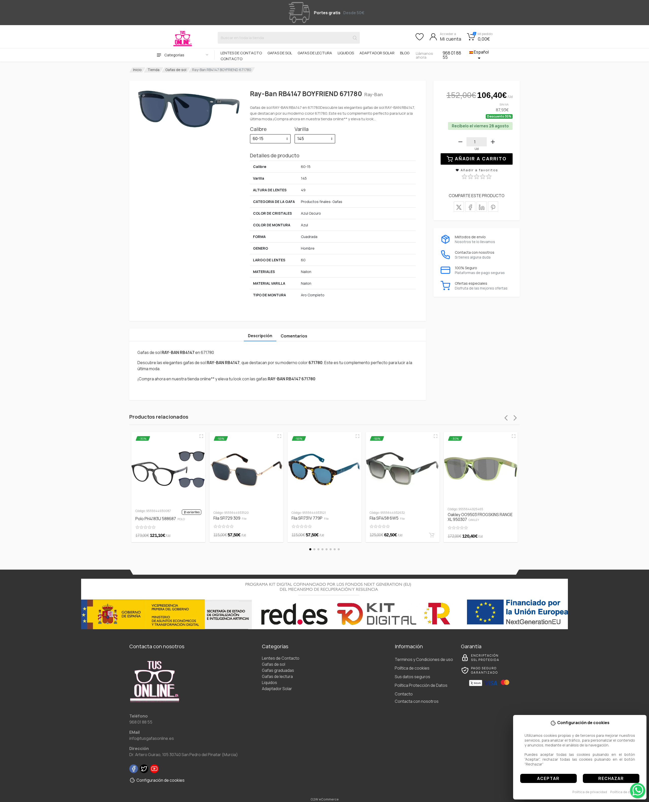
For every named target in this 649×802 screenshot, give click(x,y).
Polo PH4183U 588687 (160, 518)
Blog (404, 53)
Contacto (231, 58)
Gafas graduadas (278, 670)
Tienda (153, 69)
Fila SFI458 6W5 (387, 518)
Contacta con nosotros (417, 701)
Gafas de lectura (315, 53)
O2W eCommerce (325, 799)
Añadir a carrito (481, 159)
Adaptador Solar (376, 53)
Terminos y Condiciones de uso (424, 659)
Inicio (137, 69)
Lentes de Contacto (241, 53)
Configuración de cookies (160, 780)
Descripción (260, 335)
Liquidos (346, 53)
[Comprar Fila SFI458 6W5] (431, 535)
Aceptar (548, 778)
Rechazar (611, 778)
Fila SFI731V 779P (310, 518)
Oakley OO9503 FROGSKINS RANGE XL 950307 (480, 517)
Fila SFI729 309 (229, 518)
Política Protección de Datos (421, 685)
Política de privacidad (589, 792)
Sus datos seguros (412, 676)
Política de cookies (625, 792)
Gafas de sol (279, 53)
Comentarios (294, 336)
